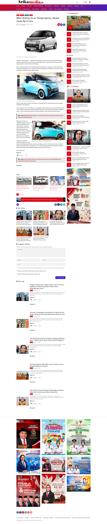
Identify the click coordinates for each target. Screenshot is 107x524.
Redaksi (27, 517)
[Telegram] (61, 204)
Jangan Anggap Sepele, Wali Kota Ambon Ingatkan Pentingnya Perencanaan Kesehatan (80, 164)
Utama (31, 15)
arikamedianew (23, 24)
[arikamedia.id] (44, 2)
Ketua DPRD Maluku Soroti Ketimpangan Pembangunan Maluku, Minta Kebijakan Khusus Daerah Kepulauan (80, 44)
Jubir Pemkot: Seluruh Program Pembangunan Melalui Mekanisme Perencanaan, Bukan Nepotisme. (41, 238)
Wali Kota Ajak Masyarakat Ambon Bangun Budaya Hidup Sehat (80, 158)
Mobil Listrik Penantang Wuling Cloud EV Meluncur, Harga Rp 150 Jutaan (40, 187)
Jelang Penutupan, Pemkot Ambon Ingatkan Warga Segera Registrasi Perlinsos (81, 111)
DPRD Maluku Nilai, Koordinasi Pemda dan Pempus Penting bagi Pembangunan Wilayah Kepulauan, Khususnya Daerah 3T (81, 33)
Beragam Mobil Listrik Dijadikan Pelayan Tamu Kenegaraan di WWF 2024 (22, 187)
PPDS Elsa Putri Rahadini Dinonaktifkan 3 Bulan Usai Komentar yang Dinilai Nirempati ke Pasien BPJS (81, 81)
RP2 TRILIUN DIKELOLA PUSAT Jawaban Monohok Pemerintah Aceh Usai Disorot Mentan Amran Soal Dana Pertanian (81, 64)
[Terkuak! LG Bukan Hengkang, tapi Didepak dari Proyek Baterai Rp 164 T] (57, 180)
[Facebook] (55, 204)
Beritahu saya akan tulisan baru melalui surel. (29, 274)
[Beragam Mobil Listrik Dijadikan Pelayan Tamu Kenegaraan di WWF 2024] (24, 180)
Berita (18, 15)
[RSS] (31, 512)
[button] (85, 2)
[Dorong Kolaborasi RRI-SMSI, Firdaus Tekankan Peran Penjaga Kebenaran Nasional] (24, 231)
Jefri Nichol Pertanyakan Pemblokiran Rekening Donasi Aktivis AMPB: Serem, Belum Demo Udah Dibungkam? (57, 223)
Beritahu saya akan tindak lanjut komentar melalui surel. (32, 271)
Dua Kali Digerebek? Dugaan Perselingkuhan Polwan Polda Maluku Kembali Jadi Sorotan (79, 70)
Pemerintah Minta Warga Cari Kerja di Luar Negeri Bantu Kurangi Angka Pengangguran (81, 75)
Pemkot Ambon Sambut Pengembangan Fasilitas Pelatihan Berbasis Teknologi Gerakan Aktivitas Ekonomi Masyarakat (80, 116)
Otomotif (27, 15)
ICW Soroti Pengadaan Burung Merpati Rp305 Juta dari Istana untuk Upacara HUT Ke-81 (80, 105)
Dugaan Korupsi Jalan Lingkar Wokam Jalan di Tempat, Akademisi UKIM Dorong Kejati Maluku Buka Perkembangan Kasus (24, 223)
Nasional (22, 15)
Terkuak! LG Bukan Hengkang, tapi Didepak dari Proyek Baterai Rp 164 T (57, 187)
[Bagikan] (64, 24)
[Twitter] (58, 204)
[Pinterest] (23, 512)
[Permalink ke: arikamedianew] (18, 24)
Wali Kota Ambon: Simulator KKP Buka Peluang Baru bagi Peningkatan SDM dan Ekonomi (80, 122)
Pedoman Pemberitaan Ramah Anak (81, 517)
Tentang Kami (19, 517)
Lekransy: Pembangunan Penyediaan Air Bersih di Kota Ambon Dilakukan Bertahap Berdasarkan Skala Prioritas (40, 223)
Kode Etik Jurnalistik (48, 517)
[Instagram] (28, 512)
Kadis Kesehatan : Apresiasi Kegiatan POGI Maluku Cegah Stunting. (81, 147)
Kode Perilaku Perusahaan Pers (62, 517)
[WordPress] (26, 512)
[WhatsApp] (64, 204)
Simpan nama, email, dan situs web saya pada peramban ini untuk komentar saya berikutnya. (41, 268)
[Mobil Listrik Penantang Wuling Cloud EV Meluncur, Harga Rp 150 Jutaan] (40, 180)
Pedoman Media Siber (36, 517)
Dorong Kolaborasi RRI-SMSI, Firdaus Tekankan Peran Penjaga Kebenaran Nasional (23, 239)
